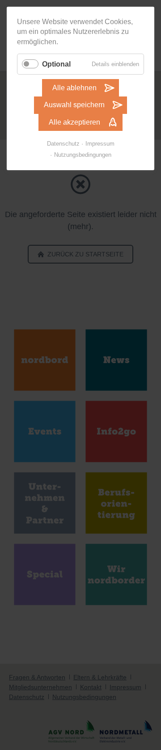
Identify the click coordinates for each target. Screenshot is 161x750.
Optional (56, 64)
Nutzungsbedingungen (82, 154)
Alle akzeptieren (74, 122)
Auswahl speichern (74, 105)
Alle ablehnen (74, 88)
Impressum (99, 143)
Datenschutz (63, 143)
